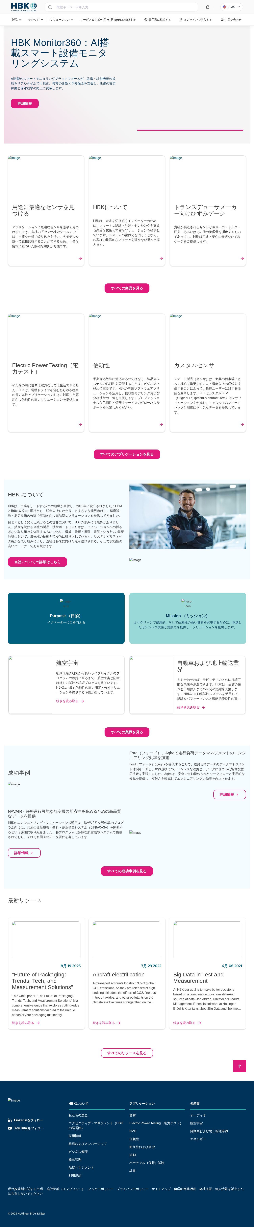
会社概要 (205, 1189)
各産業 (195, 1103)
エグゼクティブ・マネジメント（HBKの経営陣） (96, 1126)
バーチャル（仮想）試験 (146, 1162)
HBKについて (79, 1103)
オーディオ (198, 1115)
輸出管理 (75, 1159)
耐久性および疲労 (142, 1147)
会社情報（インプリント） (66, 1189)
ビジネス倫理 (78, 1151)
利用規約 (75, 1175)
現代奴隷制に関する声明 (25, 1189)
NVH (132, 1131)
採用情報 (75, 1136)
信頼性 (134, 1139)
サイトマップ (161, 1189)
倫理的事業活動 (185, 1189)
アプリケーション (142, 1103)
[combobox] (121, 7)
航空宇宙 (196, 1123)
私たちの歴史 (78, 1115)
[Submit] (50, 7)
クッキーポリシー (101, 1189)
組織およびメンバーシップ (88, 1143)
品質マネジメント (81, 1167)
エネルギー (198, 1139)
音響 (132, 1115)
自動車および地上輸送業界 (209, 1131)
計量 (132, 1170)
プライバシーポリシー (132, 1189)
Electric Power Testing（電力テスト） (156, 1123)
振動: (133, 1155)
